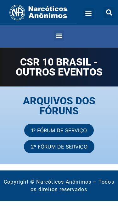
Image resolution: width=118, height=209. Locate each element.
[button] (88, 13)
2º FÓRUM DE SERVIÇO (59, 147)
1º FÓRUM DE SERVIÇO (59, 130)
